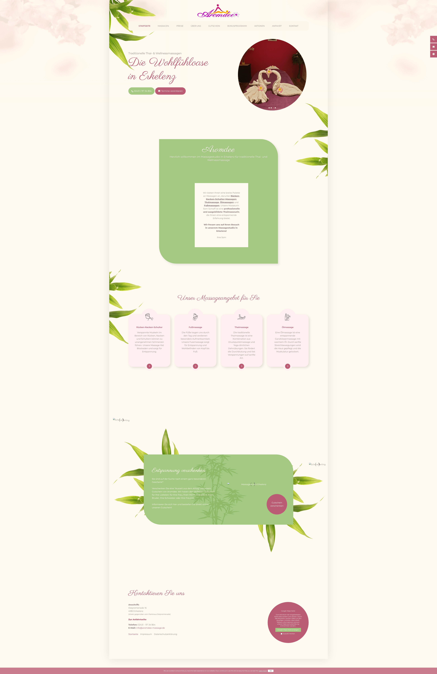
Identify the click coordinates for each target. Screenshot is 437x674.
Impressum (146, 634)
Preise (179, 26)
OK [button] (271, 671)
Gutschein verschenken (276, 504)
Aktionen (259, 26)
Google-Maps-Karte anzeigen (288, 630)
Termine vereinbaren (172, 91)
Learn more (263, 671)
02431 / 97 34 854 (142, 91)
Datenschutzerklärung (165, 634)
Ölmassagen (227, 202)
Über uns (196, 26)
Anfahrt (277, 26)
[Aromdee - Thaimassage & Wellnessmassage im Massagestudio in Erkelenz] (218, 10)
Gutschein (214, 26)
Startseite (144, 26)
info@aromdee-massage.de (150, 628)
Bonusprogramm (237, 26)
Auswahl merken (289, 634)
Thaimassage (212, 202)
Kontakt (293, 26)
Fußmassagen (212, 205)
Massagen (163, 26)
